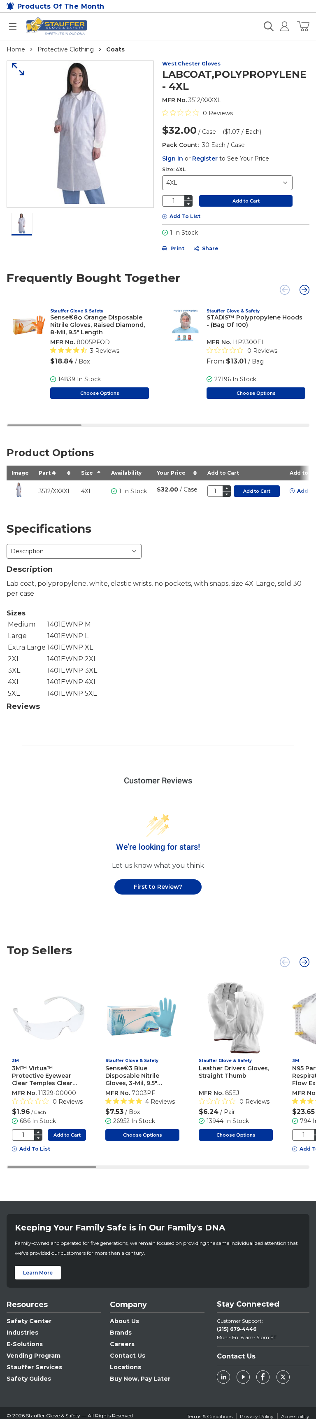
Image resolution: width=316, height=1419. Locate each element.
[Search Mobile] (269, 26)
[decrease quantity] (188, 204)
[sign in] (281, 26)
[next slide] (304, 290)
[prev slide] (285, 290)
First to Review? (158, 886)
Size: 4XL (174, 169)
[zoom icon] (15, 69)
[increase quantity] (188, 197)
